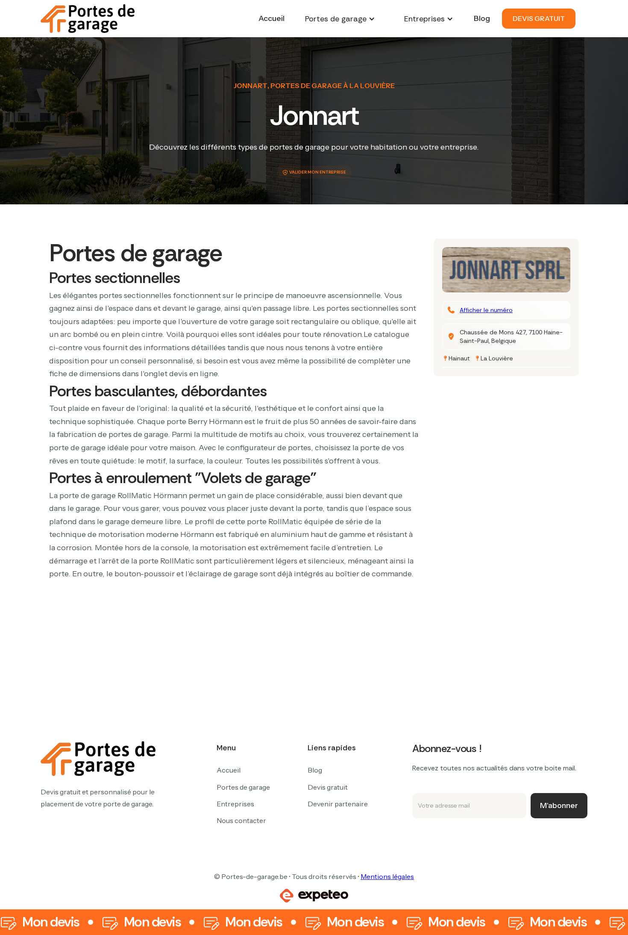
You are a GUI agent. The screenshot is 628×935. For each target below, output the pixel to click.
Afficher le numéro (486, 310)
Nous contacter (241, 820)
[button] (340, 19)
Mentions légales (387, 876)
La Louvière (497, 358)
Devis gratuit (328, 787)
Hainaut (459, 358)
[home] (88, 18)
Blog (482, 18)
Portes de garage (243, 787)
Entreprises (235, 803)
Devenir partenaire (338, 803)
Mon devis (50, 922)
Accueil (271, 18)
